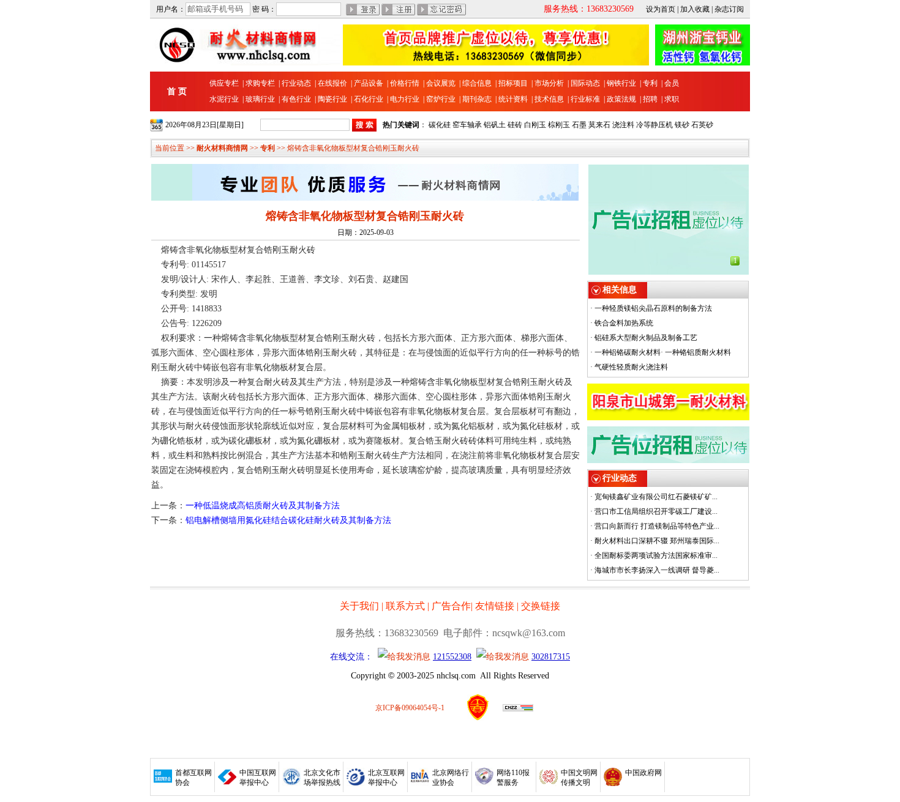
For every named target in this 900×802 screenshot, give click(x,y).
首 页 (177, 91)
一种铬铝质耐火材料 (698, 352)
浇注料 (623, 125)
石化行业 (368, 99)
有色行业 (296, 99)
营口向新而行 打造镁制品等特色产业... (656, 526)
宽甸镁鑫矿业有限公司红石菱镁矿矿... (656, 496)
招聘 (650, 99)
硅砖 (515, 125)
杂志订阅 (729, 9)
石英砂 (702, 125)
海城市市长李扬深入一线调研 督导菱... (656, 570)
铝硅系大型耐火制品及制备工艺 (645, 337)
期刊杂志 (477, 99)
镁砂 (682, 125)
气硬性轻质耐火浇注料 (631, 367)
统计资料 (513, 99)
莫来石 (599, 125)
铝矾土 (495, 125)
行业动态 (296, 83)
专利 (650, 83)
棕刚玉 (559, 125)
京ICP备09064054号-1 (409, 708)
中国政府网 (643, 772)
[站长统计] (518, 709)
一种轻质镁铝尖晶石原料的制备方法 (653, 308)
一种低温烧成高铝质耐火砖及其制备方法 (263, 505)
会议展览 (441, 83)
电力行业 (404, 99)
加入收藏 (695, 9)
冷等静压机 (654, 125)
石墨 (579, 125)
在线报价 (332, 83)
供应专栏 (224, 83)
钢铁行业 (621, 83)
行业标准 (585, 99)
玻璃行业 (260, 99)
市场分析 (549, 83)
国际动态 (585, 83)
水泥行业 (224, 99)
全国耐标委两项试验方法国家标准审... (656, 555)
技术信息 (549, 99)
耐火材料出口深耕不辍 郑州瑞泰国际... (656, 541)
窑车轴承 (467, 125)
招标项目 (513, 83)
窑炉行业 (441, 99)
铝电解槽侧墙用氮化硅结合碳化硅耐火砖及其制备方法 (288, 520)
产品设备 (368, 83)
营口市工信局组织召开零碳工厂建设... (656, 511)
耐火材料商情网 (222, 148)
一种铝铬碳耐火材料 (627, 352)
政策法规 (621, 99)
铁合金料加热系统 (623, 323)
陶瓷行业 (332, 99)
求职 (671, 99)
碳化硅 (440, 125)
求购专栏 (260, 83)
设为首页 (660, 9)
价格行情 (404, 83)
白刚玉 (535, 125)
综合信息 (477, 83)
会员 (671, 83)
